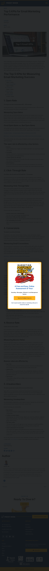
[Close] (39, 263)
